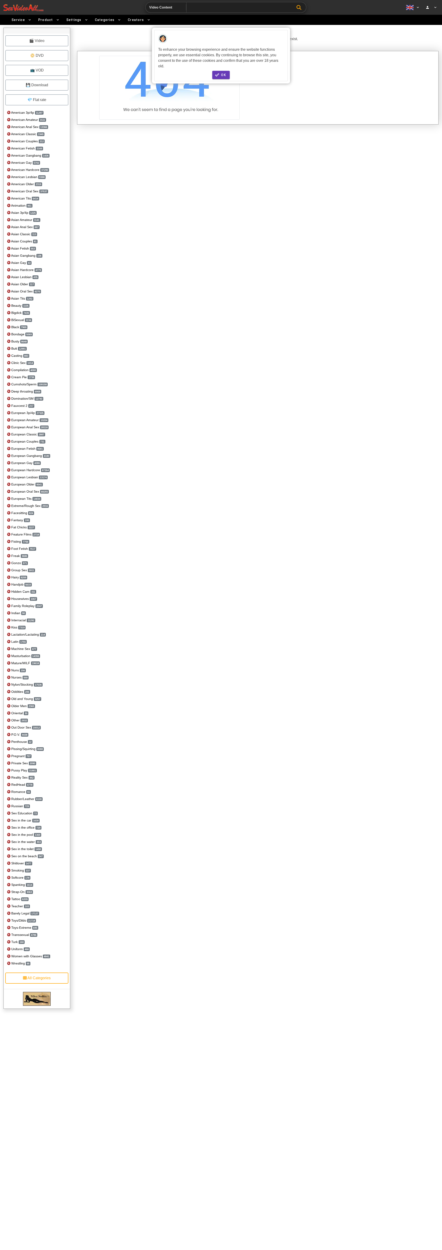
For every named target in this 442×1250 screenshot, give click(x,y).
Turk (17, 942)
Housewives (23, 599)
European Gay (25, 463)
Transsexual (23, 935)
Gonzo (18, 563)
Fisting (19, 541)
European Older (26, 484)
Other (18, 720)
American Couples (27, 141)
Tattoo (19, 899)
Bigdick (19, 313)
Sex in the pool (25, 834)
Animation (21, 205)
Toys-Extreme (23, 927)
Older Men (22, 706)
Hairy (18, 577)
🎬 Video (36, 41)
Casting (19, 355)
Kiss (17, 627)
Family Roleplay (26, 606)
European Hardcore (29, 470)
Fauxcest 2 (21, 406)
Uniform (19, 949)
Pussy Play (23, 770)
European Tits (25, 498)
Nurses (19, 677)
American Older (25, 184)
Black (18, 327)
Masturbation (24, 656)
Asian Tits (21, 298)
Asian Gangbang (25, 255)
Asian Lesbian (24, 277)
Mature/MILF (24, 663)
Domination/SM (26, 398)
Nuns (17, 670)
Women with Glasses (29, 956)
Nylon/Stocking (26, 684)
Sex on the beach (26, 856)
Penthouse (21, 742)
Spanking (21, 885)
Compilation (23, 370)
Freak (18, 556)
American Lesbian (27, 177)
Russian (19, 806)
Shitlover (20, 863)
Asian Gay (20, 263)
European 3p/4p (27, 413)
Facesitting (21, 513)
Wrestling (19, 963)
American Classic (27, 134)
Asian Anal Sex (24, 227)
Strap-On (21, 892)
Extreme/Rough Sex (29, 506)
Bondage (21, 334)
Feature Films (24, 534)
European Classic (27, 434)
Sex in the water (25, 842)
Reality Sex (22, 777)
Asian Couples (23, 241)
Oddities (19, 691)
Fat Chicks (22, 527)
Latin (18, 641)
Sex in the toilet (25, 849)
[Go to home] (23, 7)
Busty (18, 341)
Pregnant (20, 756)
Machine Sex (23, 649)
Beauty (19, 305)
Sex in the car (24, 820)
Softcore (19, 877)
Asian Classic (23, 234)
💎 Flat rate (36, 100)
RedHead (21, 784)
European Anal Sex (29, 427)
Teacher (19, 906)
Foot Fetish (22, 549)
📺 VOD (37, 70)
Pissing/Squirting (26, 749)
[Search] (300, 7)
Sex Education (23, 813)
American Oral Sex (28, 191)
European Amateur (28, 420)
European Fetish (26, 448)
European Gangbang (29, 456)
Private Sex (22, 763)
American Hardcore (29, 170)
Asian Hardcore (25, 270)
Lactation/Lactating (27, 634)
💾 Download (37, 85)
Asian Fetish (22, 248)
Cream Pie (22, 377)
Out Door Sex (25, 727)
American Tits (24, 198)
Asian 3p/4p (23, 212)
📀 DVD (37, 55)
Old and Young (25, 699)
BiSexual (20, 320)
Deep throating (25, 391)
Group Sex (22, 570)
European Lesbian (28, 477)
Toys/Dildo (22, 920)
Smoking (20, 870)
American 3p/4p (26, 112)
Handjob (20, 584)
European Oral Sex (29, 491)
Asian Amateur (24, 220)
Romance (20, 792)
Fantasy (19, 520)
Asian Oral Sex (25, 291)
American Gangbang (29, 155)
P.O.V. (18, 734)
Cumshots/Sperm (28, 384)
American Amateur (27, 120)
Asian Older (22, 284)
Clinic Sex (21, 363)
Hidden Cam (22, 591)
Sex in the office (25, 827)
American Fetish (26, 148)
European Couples (27, 441)
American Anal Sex (28, 127)
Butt (18, 348)
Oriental (18, 713)
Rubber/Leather (26, 799)
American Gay (24, 162)
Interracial (22, 620)
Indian (17, 613)
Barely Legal (24, 913)
